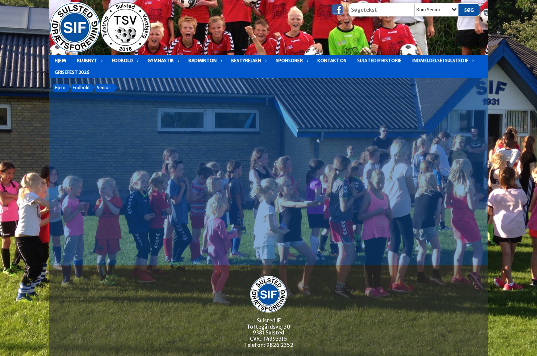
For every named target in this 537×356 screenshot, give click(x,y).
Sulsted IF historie (379, 60)
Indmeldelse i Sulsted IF (440, 60)
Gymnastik (161, 60)
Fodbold (122, 60)
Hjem (60, 60)
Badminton (202, 60)
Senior (103, 87)
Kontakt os (331, 60)
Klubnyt (87, 60)
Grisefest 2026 (72, 72)
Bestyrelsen (246, 60)
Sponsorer (289, 60)
